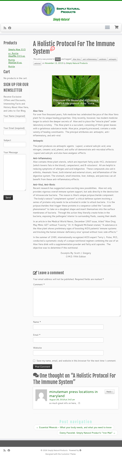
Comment (39, 284)
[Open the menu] (107, 27)
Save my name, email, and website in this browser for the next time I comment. (76, 360)
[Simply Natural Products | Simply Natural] (61, 9)
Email (37, 334)
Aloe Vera (76, 59)
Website (37, 347)
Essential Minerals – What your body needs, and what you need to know (74, 427)
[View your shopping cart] (117, 27)
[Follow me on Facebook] (10, 28)
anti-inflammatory (90, 59)
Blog (58, 59)
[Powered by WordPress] (80, 450)
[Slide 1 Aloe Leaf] (76, 91)
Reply (109, 391)
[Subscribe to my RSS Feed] (6, 28)
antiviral (37, 63)
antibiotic (102, 59)
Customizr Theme (68, 454)
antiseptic (112, 59)
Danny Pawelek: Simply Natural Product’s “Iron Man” (87, 432)
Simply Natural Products (77, 63)
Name (37, 322)
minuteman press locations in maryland (73, 393)
